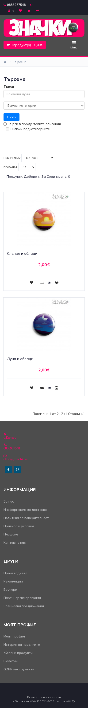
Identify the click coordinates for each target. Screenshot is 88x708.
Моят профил (14, 636)
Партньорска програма (22, 598)
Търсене (20, 62)
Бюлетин (11, 661)
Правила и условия (19, 526)
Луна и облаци (20, 359)
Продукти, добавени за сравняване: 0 (38, 176)
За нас (9, 501)
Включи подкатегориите (30, 129)
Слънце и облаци (22, 253)
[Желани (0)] (21, 10)
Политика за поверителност (26, 518)
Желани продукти (18, 653)
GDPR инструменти (19, 669)
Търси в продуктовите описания (34, 124)
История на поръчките (22, 644)
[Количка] (29, 10)
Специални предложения (24, 606)
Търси (9, 86)
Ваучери (10, 589)
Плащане (11, 534)
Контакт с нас (15, 542)
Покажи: (11, 167)
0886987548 (16, 5)
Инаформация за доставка (25, 509)
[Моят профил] (11, 10)
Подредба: (12, 158)
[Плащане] (38, 10)
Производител (15, 573)
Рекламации (13, 581)
